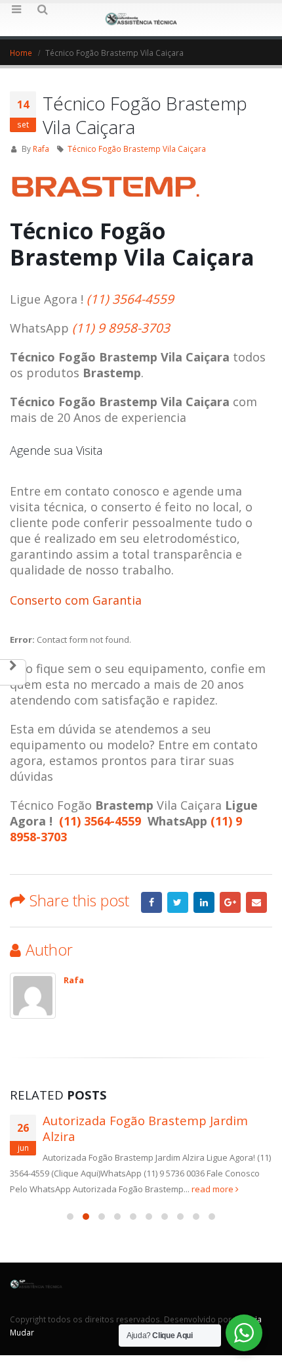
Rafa (41, 148)
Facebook (151, 902)
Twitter (177, 902)
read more (213, 1189)
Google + (230, 902)
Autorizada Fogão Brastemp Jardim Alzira (145, 1128)
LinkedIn (203, 902)
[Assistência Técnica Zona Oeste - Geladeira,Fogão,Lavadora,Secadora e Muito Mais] (141, 19)
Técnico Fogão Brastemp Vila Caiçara (137, 148)
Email (256, 902)
